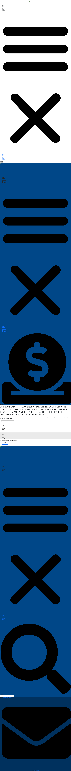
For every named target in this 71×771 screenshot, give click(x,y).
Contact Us (4, 10)
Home (3, 5)
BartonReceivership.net (7, 697)
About (3, 6)
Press (3, 9)
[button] (35, 83)
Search (1, 623)
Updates (3, 8)
